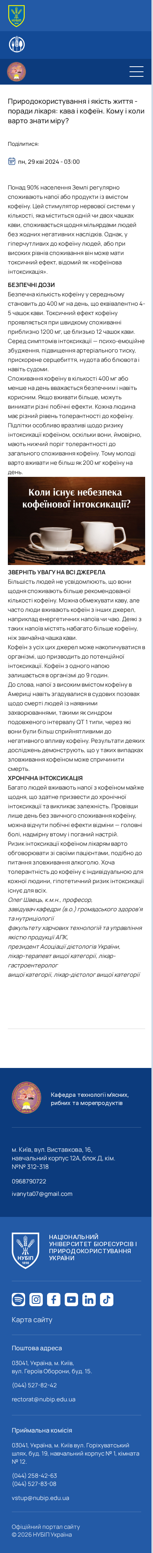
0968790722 (29, 1181)
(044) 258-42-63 (34, 1476)
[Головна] (16, 16)
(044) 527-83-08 (34, 1484)
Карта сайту (32, 1319)
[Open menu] (136, 71)
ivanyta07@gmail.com (42, 1194)
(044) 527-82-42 (34, 1385)
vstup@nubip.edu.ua (40, 1498)
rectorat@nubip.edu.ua (43, 1399)
